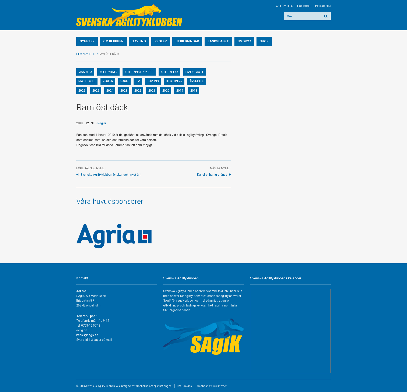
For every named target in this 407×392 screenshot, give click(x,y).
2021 (151, 90)
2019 (179, 90)
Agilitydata (284, 6)
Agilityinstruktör (139, 72)
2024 (109, 90)
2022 (137, 90)
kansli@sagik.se (87, 335)
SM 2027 (244, 41)
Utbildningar (187, 41)
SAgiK (124, 81)
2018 (193, 90)
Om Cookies (184, 386)
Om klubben (113, 41)
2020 (165, 90)
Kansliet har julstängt (212, 175)
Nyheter (87, 41)
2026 (81, 90)
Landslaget (218, 41)
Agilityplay (169, 72)
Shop (264, 41)
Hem (79, 53)
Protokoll (86, 81)
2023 (123, 90)
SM (138, 81)
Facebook (304, 6)
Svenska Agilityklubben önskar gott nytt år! (111, 175)
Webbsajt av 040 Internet (212, 386)
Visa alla (85, 72)
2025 (95, 90)
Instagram (323, 6)
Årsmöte (197, 81)
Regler (161, 41)
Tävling (139, 41)
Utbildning (174, 81)
